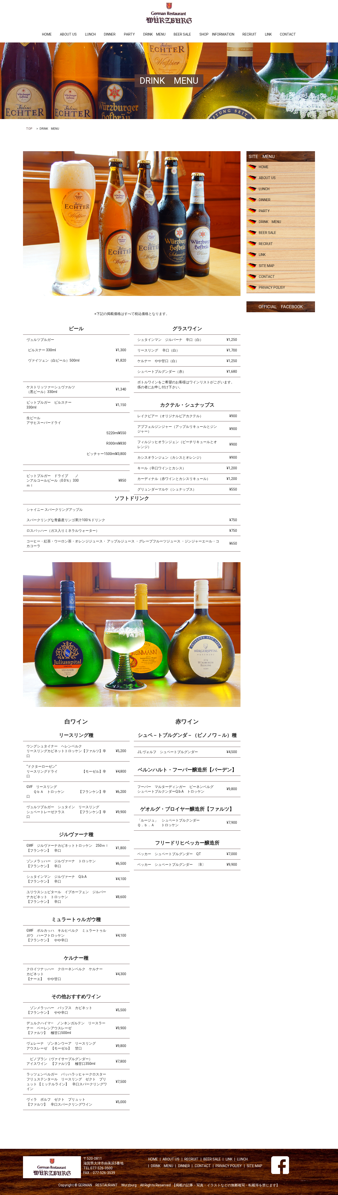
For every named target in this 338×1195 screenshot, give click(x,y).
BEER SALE (182, 34)
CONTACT (288, 34)
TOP (29, 128)
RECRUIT (249, 34)
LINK (268, 34)
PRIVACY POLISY (272, 287)
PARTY (129, 34)
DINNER (110, 34)
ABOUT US (68, 34)
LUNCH (90, 34)
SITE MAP (266, 266)
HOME (47, 34)
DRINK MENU (154, 34)
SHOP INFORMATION (216, 34)
